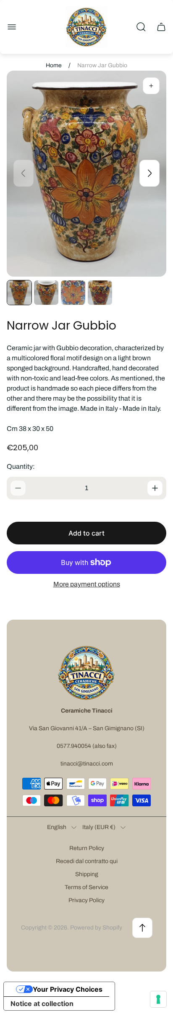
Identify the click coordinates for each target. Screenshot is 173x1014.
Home (54, 65)
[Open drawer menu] (11, 27)
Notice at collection (41, 1003)
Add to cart (86, 533)
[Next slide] (149, 173)
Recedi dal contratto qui (87, 861)
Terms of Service (86, 887)
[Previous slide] (23, 173)
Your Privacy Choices (67, 989)
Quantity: (21, 466)
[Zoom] (151, 85)
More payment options (86, 584)
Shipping (86, 874)
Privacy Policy (86, 900)
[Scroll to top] (142, 928)
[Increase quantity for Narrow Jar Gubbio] (155, 488)
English (56, 827)
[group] (19, 292)
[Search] (141, 27)
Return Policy (86, 848)
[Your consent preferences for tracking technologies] (158, 999)
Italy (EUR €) (98, 827)
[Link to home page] (86, 672)
